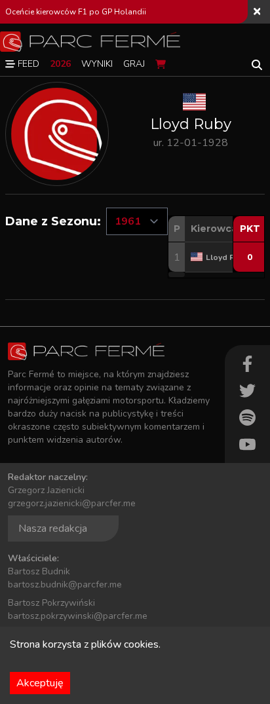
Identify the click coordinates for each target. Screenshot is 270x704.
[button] (176, 274)
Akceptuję (40, 683)
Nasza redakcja (52, 528)
